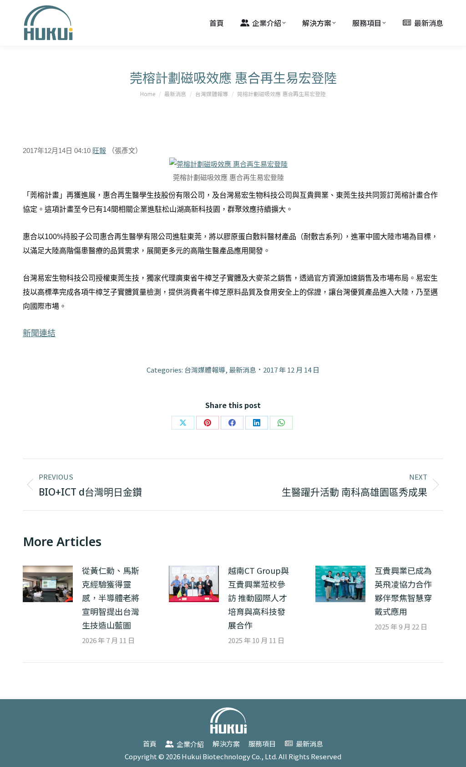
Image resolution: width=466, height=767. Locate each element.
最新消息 (242, 369)
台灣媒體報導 (204, 369)
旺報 (99, 150)
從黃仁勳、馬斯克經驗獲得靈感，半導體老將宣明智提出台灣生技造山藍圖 (110, 597)
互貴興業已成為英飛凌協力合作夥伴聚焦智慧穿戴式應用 (403, 590)
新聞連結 (39, 333)
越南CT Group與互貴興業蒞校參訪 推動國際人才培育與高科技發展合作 (258, 597)
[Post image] (48, 584)
